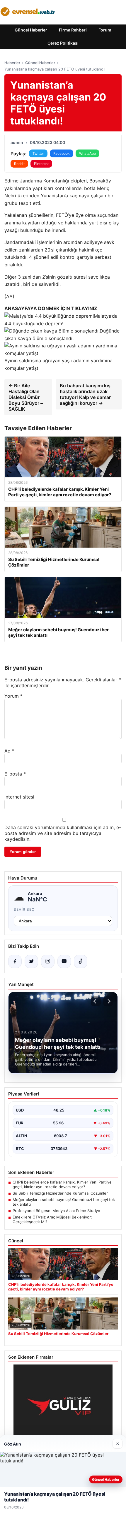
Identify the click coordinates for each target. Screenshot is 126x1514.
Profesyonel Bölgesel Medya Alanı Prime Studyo (56, 1210)
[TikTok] (80, 961)
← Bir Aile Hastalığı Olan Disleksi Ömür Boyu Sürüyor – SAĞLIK (25, 397)
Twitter (38, 153)
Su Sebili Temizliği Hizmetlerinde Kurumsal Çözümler (60, 1193)
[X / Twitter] (31, 961)
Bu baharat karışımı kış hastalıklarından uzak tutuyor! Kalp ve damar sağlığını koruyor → (85, 394)
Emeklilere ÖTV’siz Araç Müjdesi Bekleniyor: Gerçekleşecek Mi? (52, 1219)
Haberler (12, 62)
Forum (104, 29)
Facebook (61, 153)
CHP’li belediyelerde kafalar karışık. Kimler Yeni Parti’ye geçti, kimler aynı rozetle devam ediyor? (62, 1184)
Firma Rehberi (73, 29)
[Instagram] (48, 961)
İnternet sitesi (19, 797)
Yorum (13, 696)
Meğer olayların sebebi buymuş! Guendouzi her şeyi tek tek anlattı (64, 1202)
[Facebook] (15, 961)
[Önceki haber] (96, 1001)
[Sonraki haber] (108, 1001)
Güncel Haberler (31, 29)
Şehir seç (24, 909)
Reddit (19, 163)
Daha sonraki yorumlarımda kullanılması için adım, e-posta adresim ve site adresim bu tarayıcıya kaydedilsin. (62, 833)
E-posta (15, 774)
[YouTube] (64, 961)
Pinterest (41, 163)
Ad (9, 751)
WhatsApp (87, 153)
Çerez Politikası (63, 43)
